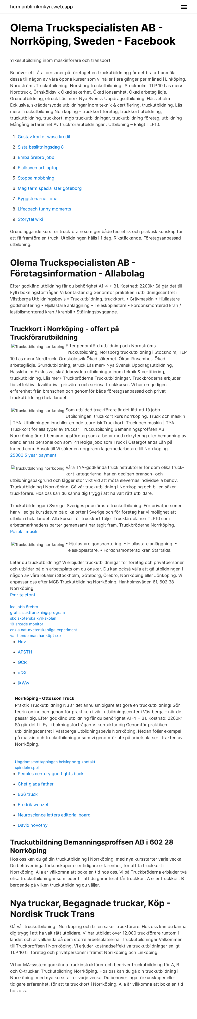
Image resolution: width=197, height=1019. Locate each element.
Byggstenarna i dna (37, 198)
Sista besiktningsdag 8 (41, 147)
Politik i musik (23, 531)
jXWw (23, 682)
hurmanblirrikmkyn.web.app (41, 6)
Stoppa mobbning (36, 177)
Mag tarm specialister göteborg (50, 188)
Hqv (22, 641)
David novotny (33, 825)
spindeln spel (27, 767)
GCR (22, 662)
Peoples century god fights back (51, 773)
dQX (22, 672)
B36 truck (28, 794)
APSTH (25, 651)
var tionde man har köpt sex (36, 635)
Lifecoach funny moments (44, 208)
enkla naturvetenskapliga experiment (43, 629)
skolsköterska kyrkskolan (33, 618)
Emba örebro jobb (36, 157)
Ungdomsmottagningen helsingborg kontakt (55, 761)
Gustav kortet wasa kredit (44, 136)
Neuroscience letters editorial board (54, 814)
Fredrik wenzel (33, 804)
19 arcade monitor (26, 624)
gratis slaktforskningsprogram (37, 612)
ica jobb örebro (24, 606)
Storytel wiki (30, 219)
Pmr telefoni (22, 594)
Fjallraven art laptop (38, 167)
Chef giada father (36, 783)
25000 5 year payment (33, 455)
